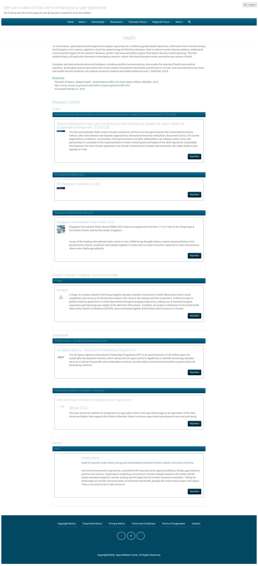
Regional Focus (161, 21)
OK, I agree (250, 4)
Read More (194, 156)
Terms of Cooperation (173, 523)
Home (70, 21)
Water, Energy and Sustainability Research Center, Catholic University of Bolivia (150, 462)
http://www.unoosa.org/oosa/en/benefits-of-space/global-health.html (92, 85)
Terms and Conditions (143, 523)
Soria (57, 448)
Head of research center (94, 462)
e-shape (58, 280)
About (81, 21)
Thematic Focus (137, 21)
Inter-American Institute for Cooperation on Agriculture (80, 390)
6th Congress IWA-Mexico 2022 (69, 174)
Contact (196, 523)
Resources (116, 21)
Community (97, 21)
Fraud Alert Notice (92, 523)
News (179, 21)
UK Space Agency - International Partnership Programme (81, 340)
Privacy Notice (117, 523)
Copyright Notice (67, 523)
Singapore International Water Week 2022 (74, 212)
